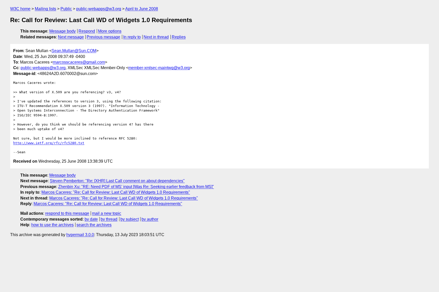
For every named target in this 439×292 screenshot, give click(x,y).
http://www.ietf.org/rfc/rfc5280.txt (48, 143)
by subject (129, 219)
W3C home (20, 9)
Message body (62, 31)
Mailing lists (45, 9)
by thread (109, 219)
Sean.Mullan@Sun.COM (74, 51)
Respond (87, 31)
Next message (71, 37)
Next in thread (156, 37)
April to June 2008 (141, 9)
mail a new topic (106, 213)
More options (109, 31)
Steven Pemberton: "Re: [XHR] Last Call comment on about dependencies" (117, 181)
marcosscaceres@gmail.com (79, 62)
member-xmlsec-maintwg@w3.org (159, 68)
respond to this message (67, 213)
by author (150, 219)
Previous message (103, 37)
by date (91, 219)
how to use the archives (52, 225)
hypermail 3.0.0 (80, 235)
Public (66, 9)
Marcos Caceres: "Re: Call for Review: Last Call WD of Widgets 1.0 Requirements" (115, 192)
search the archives (94, 225)
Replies (179, 37)
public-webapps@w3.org (98, 9)
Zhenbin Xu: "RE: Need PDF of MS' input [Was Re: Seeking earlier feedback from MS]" (136, 187)
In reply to (132, 37)
